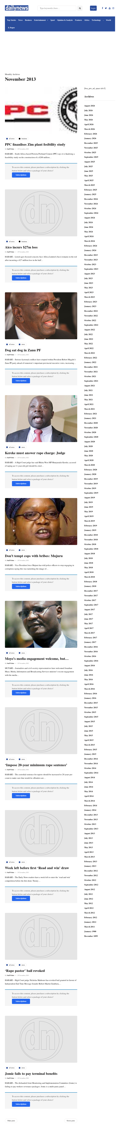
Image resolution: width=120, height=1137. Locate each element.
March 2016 (89, 688)
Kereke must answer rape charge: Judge (35, 452)
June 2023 (88, 283)
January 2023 (90, 306)
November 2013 (91, 819)
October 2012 (90, 880)
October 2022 (90, 320)
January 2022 (90, 362)
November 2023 (91, 259)
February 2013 (90, 861)
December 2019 (91, 478)
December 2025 (91, 143)
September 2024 (91, 212)
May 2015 (88, 735)
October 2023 (90, 264)
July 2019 (88, 502)
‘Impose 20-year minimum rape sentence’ (36, 764)
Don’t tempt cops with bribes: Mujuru (34, 555)
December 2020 (91, 422)
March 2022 (89, 352)
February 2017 (90, 637)
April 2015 (89, 740)
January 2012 (90, 921)
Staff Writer (10, 149)
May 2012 (88, 903)
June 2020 (88, 450)
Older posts (11, 1121)
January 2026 (90, 138)
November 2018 (91, 539)
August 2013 (89, 833)
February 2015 (90, 749)
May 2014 (88, 791)
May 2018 (88, 567)
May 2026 (88, 119)
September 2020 (91, 436)
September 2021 (91, 380)
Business (28, 20)
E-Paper (11, 28)
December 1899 (91, 936)
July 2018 (88, 558)
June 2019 (88, 506)
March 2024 (89, 241)
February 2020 (90, 469)
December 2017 (91, 590)
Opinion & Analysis (65, 20)
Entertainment (40, 20)
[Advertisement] (60, 53)
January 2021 (90, 418)
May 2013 (88, 847)
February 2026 (90, 133)
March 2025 (89, 185)
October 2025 (90, 152)
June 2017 (88, 618)
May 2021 (88, 399)
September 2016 (91, 660)
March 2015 (89, 744)
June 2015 (88, 730)
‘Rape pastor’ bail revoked (25, 970)
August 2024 (89, 217)
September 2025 (91, 156)
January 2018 (90, 586)
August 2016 (89, 665)
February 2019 (90, 525)
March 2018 (89, 576)
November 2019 (91, 483)
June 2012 (88, 898)
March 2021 (89, 408)
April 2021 (89, 404)
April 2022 (89, 348)
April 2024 (89, 236)
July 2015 (88, 726)
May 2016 (88, 679)
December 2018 (91, 534)
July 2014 (88, 782)
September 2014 (91, 772)
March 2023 (89, 296)
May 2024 (88, 231)
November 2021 (91, 371)
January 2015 (90, 754)
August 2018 (89, 553)
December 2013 (91, 814)
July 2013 (88, 838)
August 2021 (89, 385)
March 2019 (89, 520)
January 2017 (90, 642)
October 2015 (90, 712)
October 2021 (90, 376)
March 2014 (89, 800)
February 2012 (90, 917)
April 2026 (89, 124)
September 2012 (91, 884)
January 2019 (90, 530)
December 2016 (91, 646)
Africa (86, 20)
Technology (96, 20)
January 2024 (90, 250)
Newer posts (71, 1121)
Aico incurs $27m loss (21, 247)
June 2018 (88, 562)
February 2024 (90, 245)
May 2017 (88, 623)
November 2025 (91, 147)
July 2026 (88, 110)
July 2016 (88, 670)
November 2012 (91, 875)
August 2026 (89, 105)
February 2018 (90, 581)
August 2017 (89, 609)
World (108, 20)
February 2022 (90, 357)
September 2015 (91, 716)
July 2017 (88, 614)
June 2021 (88, 394)
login (93, 8)
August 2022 (89, 329)
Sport (52, 20)
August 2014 (89, 777)
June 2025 (88, 171)
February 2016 (90, 693)
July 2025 (88, 166)
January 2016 (90, 698)
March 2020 (89, 464)
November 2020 (91, 427)
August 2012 (89, 889)
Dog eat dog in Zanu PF (23, 350)
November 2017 (91, 595)
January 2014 (90, 810)
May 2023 (88, 287)
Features (78, 20)
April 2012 (89, 908)
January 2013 (90, 866)
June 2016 (88, 674)
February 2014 (90, 805)
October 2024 (90, 208)
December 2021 (91, 366)
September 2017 (91, 604)
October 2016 (90, 656)
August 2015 (89, 721)
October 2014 (90, 768)
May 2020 (88, 455)
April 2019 (89, 516)
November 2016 (91, 651)
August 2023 (89, 273)
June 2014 (88, 786)
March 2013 (89, 856)
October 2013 (90, 824)
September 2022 (91, 324)
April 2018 (89, 572)
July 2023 (88, 278)
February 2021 (90, 413)
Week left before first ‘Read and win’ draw (37, 867)
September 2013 (91, 828)
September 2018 (91, 548)
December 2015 (91, 702)
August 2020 (89, 441)
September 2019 (91, 492)
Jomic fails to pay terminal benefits (31, 1073)
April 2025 (89, 180)
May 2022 (88, 343)
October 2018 (90, 544)
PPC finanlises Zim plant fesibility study (35, 144)
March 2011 (89, 926)
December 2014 (91, 758)
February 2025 (90, 189)
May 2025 (88, 175)
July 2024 (88, 222)
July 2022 (88, 334)
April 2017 (89, 628)
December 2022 (91, 310)
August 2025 (89, 161)
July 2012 (88, 894)
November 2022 (91, 315)
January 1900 (90, 931)
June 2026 (88, 115)
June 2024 (88, 227)
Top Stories (11, 20)
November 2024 (91, 203)
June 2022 (88, 338)
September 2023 (91, 268)
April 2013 (89, 852)
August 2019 (89, 497)
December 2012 (91, 870)
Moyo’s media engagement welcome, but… (37, 658)
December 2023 (91, 254)
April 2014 (89, 796)
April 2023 (89, 292)
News (20, 20)
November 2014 (91, 763)
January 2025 (90, 194)
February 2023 (90, 301)
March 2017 (89, 632)
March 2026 (89, 129)
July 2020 (88, 446)
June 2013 (88, 842)
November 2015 (91, 707)
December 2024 (91, 198)
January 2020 (90, 474)
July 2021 (88, 390)
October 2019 (90, 488)
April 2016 (89, 684)
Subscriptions (21, 175)
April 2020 (89, 460)
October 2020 (90, 432)
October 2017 (90, 600)
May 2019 (88, 511)
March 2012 (89, 912)
